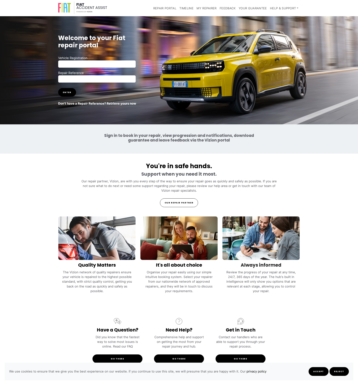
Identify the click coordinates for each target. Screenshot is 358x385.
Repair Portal (164, 8)
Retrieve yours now (121, 103)
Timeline (186, 8)
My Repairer (207, 8)
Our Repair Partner (179, 203)
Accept (318, 372)
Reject (339, 372)
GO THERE (117, 359)
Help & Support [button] (283, 8)
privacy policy (256, 371)
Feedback (228, 8)
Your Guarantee (253, 8)
